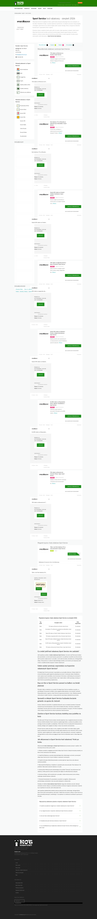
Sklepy (40, 8)
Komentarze (79, 74)
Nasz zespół (18, 865)
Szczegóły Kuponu (42, 104)
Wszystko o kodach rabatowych (21, 870)
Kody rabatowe (19, 8)
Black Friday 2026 (19, 885)
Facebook (45, 187)
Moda (21, 289)
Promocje (26, 8)
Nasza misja (18, 867)
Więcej (53, 62)
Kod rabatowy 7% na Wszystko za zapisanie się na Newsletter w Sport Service (58, 123)
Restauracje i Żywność (26, 291)
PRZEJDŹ (41, 94)
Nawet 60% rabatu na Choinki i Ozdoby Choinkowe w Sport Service (57, 194)
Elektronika (31, 289)
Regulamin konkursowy (20, 890)
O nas (17, 862)
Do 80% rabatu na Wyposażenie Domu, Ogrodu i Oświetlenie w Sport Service (57, 403)
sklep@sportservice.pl (22, 54)
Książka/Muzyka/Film (31, 291)
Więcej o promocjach (19, 872)
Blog (44, 8)
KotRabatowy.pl (22, 914)
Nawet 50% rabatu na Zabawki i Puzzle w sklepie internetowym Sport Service (57, 333)
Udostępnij (48, 74)
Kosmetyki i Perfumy (22, 291)
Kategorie (33, 8)
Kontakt (17, 892)
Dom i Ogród (26, 289)
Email (52, 74)
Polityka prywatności (19, 887)
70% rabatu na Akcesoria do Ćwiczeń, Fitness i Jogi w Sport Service (57, 474)
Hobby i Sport (18, 291)
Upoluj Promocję (73, 65)
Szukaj (80, 2)
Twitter (48, 187)
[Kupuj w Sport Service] (23, 22)
